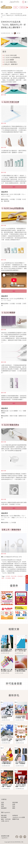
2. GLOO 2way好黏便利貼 (12, 57)
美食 (2, 806)
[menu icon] (1, 2)
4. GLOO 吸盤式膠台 (10, 62)
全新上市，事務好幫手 (11, 64)
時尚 (13, 806)
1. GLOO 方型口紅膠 (10, 55)
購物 (7, 13)
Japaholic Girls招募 (18, 817)
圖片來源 (3, 95)
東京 (15, 7)
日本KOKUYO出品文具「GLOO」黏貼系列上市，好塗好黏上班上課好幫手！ (13, 15)
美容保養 (15, 802)
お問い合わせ (5, 821)
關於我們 (4, 815)
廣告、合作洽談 (5, 819)
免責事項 (15, 815)
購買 (14, 187)
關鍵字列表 (15, 819)
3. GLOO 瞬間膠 (9, 60)
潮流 (2, 804)
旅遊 (13, 804)
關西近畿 (23, 7)
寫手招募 (4, 817)
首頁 (2, 13)
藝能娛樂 (4, 808)
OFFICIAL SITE (17, 557)
